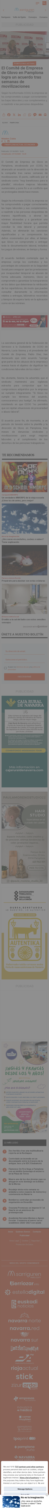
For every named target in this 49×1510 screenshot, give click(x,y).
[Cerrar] (47, 1494)
